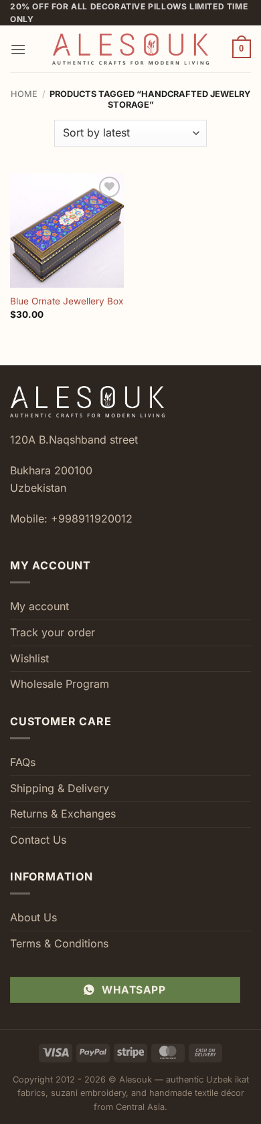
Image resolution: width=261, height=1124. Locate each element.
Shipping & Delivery (59, 788)
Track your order (52, 632)
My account (39, 606)
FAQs (22, 762)
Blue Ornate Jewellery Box (66, 301)
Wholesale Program (59, 683)
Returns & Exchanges (63, 813)
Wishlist (29, 658)
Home (24, 94)
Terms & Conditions (59, 943)
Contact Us (38, 839)
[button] (18, 49)
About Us (33, 917)
